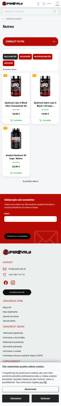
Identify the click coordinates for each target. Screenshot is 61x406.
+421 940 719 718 (17, 274)
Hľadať (54, 11)
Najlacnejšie (10, 57)
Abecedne (8, 63)
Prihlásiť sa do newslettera (17, 236)
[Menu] (57, 3)
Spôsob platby (9, 321)
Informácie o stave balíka (14, 337)
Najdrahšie (25, 57)
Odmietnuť (15, 398)
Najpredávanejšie (42, 57)
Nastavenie (30, 389)
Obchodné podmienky (12, 346)
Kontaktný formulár (17, 292)
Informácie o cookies (12, 351)
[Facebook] (5, 282)
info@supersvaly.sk (17, 269)
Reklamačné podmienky (13, 342)
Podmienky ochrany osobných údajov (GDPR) (23, 355)
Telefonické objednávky (13, 333)
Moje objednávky (10, 312)
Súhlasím (45, 398)
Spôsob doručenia (11, 316)
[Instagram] (12, 282)
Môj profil (7, 307)
